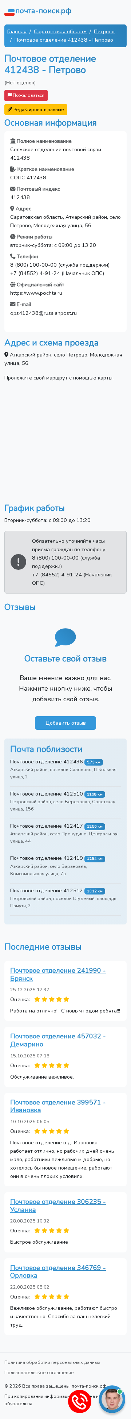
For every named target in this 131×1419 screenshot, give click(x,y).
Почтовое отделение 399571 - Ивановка (58, 1106)
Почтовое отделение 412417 (46, 825)
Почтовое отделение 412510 (46, 793)
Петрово (104, 31)
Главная (17, 31)
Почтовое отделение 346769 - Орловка (58, 1271)
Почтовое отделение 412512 (46, 890)
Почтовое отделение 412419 (46, 858)
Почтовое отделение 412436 (46, 761)
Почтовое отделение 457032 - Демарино (58, 1040)
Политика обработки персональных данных (52, 1362)
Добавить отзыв (65, 722)
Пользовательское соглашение (39, 1372)
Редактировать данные (38, 109)
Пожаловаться (28, 95)
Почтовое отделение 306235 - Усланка (58, 1205)
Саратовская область (60, 31)
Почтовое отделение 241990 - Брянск (58, 974)
